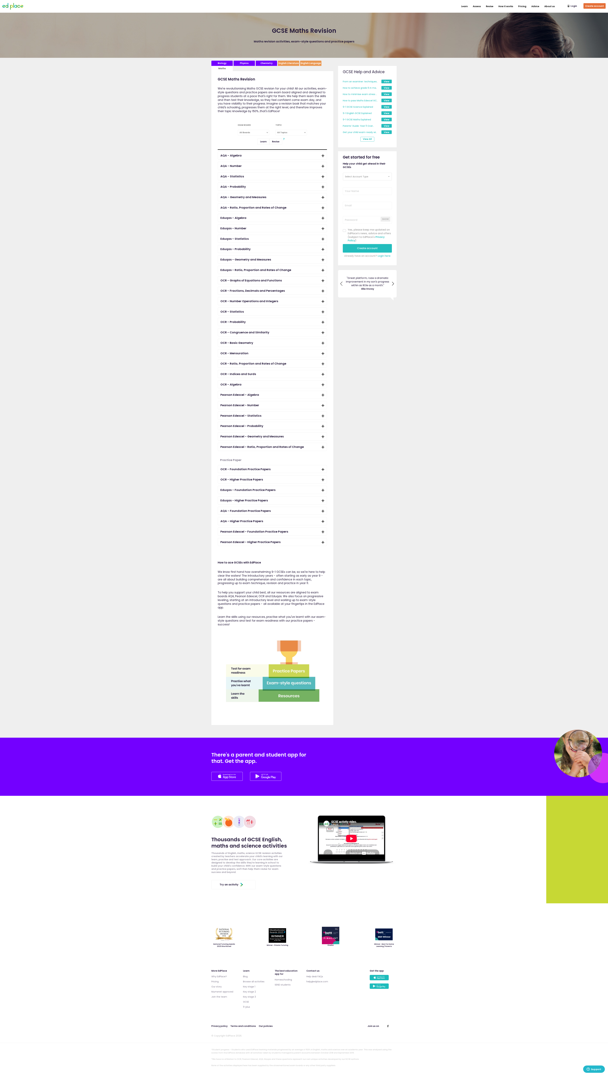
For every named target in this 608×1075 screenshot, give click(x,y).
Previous (341, 285)
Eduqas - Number (233, 228)
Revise (275, 141)
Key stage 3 (249, 996)
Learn (464, 6)
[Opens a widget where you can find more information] (594, 1069)
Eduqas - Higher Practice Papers (244, 500)
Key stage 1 (249, 986)
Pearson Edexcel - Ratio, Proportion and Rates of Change (262, 447)
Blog (245, 976)
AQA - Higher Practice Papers (241, 521)
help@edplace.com (317, 981)
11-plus (246, 1006)
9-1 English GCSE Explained (357, 113)
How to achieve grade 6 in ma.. (360, 87)
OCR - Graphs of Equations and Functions (251, 280)
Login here (384, 256)
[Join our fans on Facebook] (387, 1026)
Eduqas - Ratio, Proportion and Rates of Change (255, 270)
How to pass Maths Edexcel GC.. (360, 100)
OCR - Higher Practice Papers (241, 479)
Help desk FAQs (314, 976)
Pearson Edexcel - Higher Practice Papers (250, 542)
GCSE (246, 1001)
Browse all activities (253, 981)
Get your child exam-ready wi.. (360, 132)
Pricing (522, 6)
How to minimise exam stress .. (360, 94)
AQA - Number (231, 166)
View (386, 81)
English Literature (289, 63)
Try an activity (229, 884)
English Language (311, 63)
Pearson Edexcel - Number (239, 405)
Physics (244, 63)
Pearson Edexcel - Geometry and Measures (252, 436)
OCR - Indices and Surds (238, 374)
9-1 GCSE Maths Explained (357, 119)
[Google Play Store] (265, 780)
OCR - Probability (233, 322)
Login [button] (574, 6)
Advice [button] (535, 6)
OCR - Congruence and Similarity (244, 332)
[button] (367, 176)
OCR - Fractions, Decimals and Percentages (252, 291)
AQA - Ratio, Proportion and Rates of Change (253, 208)
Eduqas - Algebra (233, 218)
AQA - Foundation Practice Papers (245, 511)
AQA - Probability (233, 187)
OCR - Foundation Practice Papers (245, 469)
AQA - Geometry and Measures (243, 197)
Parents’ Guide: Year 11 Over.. (358, 125)
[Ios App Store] (227, 780)
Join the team (219, 996)
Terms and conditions (243, 1026)
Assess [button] (477, 6)
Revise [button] (489, 6)
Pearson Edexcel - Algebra (239, 395)
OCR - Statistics (232, 312)
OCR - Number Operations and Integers (249, 301)
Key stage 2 (249, 991)
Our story (216, 986)
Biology (222, 63)
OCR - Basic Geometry (236, 343)
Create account (594, 6)
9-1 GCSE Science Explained (358, 106)
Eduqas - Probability (235, 249)
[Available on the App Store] (383, 979)
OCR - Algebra (230, 384)
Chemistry (266, 63)
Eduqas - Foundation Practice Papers (248, 490)
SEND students (283, 984)
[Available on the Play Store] (383, 987)
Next (393, 285)
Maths (222, 68)
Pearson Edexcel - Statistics (240, 416)
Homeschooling (283, 979)
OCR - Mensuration (234, 353)
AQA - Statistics (232, 176)
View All (367, 139)
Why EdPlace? (219, 976)
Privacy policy (219, 1026)
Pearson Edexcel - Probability (241, 426)
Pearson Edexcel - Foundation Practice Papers (254, 532)
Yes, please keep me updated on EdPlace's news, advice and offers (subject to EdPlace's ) (369, 235)
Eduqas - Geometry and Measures (245, 259)
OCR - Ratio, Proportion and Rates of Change (253, 364)
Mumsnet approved (222, 991)
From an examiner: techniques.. (360, 81)
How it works (505, 6)
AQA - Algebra (231, 155)
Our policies (266, 1026)
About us (549, 6)
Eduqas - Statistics (234, 239)
